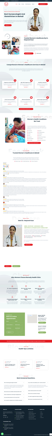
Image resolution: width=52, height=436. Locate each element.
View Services (16, 266)
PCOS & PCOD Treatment (32, 416)
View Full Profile (28, 244)
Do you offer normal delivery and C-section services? (37, 382)
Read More (6, 367)
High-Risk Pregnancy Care (32, 413)
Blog (41, 416)
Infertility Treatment (31, 414)
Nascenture (39, 434)
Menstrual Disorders (31, 417)
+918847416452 (18, 419)
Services (42, 414)
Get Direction (41, 322)
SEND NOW (9, 332)
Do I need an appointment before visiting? (35, 396)
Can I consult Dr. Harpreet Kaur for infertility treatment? (13, 400)
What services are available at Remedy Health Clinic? (13, 391)
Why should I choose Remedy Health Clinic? (35, 399)
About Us (42, 413)
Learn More (9, 87)
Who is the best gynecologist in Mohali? (10, 382)
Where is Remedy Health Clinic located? (34, 390)
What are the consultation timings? (34, 393)
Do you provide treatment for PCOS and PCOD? (11, 397)
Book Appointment (42, 4)
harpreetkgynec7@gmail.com (20, 417)
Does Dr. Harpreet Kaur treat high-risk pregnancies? (12, 394)
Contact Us (7, 25)
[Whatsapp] (2, 434)
